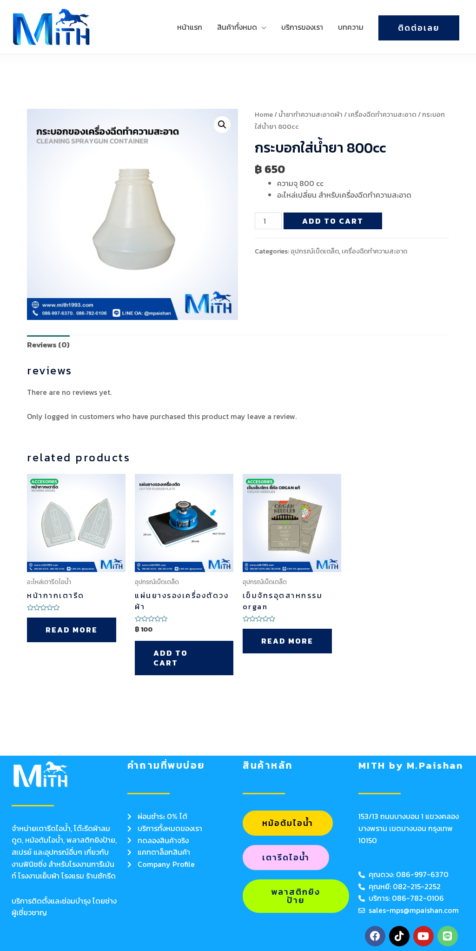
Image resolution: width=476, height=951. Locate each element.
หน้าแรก (189, 27)
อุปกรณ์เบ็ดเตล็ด (315, 251)
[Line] (447, 936)
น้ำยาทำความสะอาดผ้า (310, 114)
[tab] (48, 345)
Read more (72, 629)
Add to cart (333, 220)
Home (264, 114)
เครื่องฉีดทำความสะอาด (382, 114)
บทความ (351, 27)
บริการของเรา (302, 27)
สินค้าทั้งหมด (237, 27)
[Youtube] (423, 936)
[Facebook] (375, 936)
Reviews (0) (48, 344)
